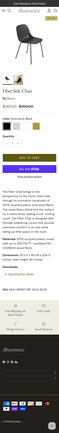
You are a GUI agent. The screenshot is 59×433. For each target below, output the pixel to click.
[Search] (10, 10)
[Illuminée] (29, 10)
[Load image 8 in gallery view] (29, 43)
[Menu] (3, 10)
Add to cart (29, 158)
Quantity (8, 136)
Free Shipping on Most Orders (29, 3)
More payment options (30, 176)
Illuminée (16, 421)
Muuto (11, 98)
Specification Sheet (21, 274)
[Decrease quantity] (6, 143)
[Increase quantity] (19, 143)
